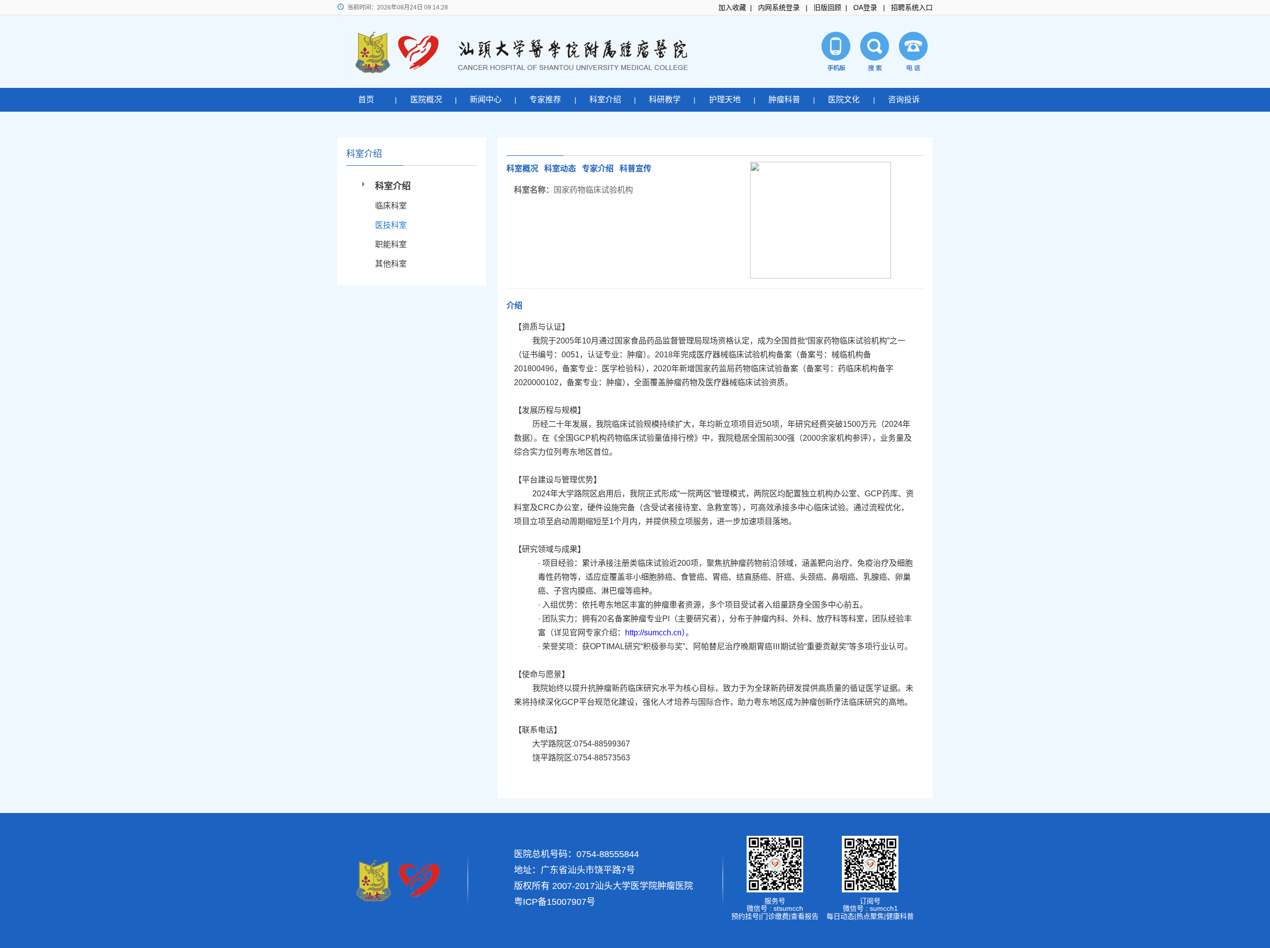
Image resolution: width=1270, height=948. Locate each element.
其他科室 (391, 264)
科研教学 (665, 99)
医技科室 (391, 225)
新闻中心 (486, 99)
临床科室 (391, 206)
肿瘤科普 (784, 99)
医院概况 (426, 99)
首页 (366, 99)
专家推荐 (545, 99)
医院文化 (844, 99)
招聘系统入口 (912, 7)
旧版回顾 (827, 7)
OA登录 (865, 7)
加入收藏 (732, 7)
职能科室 (391, 244)
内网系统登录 (779, 7)
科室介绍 (605, 99)
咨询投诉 (904, 99)
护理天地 (725, 99)
